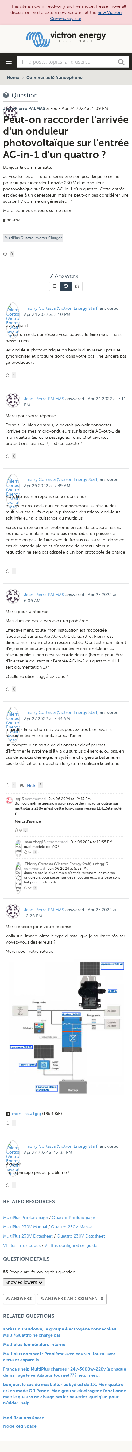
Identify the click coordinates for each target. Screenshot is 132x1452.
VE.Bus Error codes (22, 1245)
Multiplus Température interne (34, 1344)
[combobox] (73, 62)
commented (35, 799)
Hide (31, 785)
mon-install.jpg (26, 1113)
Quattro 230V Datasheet (81, 1236)
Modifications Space (23, 1418)
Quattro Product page (74, 1217)
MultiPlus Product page (26, 1217)
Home (13, 78)
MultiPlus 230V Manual (25, 1227)
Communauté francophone (54, 78)
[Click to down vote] (21, 830)
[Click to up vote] (16, 830)
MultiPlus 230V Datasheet (28, 1236)
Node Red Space (20, 1426)
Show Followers (22, 1282)
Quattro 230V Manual (72, 1227)
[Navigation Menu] (9, 62)
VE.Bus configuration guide (71, 1245)
